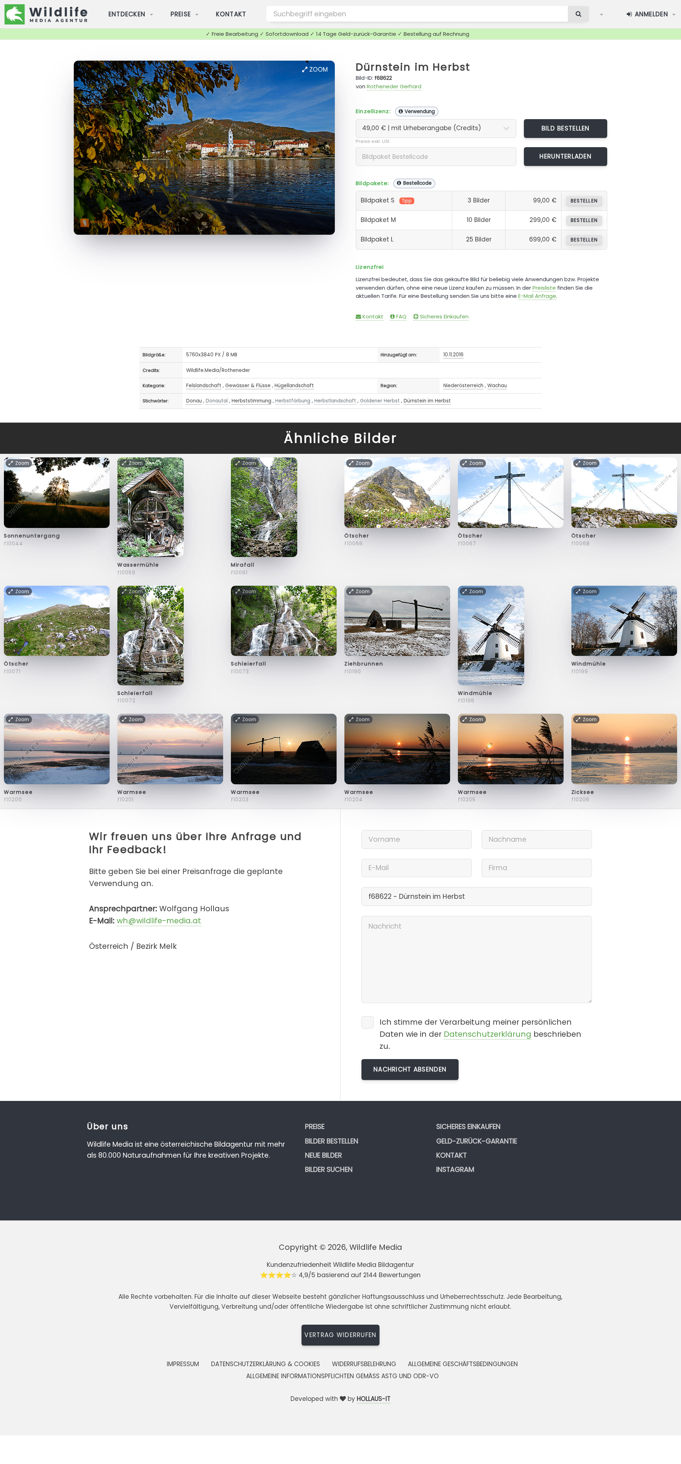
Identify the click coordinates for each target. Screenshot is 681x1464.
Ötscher (356, 535)
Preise (181, 14)
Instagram (455, 1169)
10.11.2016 (453, 354)
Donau (194, 400)
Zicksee (582, 792)
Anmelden (650, 14)
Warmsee (18, 792)
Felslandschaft (203, 385)
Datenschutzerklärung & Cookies (265, 1364)
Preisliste (544, 287)
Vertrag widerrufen (340, 1335)
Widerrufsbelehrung (364, 1364)
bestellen (584, 200)
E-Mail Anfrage (537, 296)
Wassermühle (138, 564)
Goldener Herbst (380, 400)
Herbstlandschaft (335, 400)
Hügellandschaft (294, 385)
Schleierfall (135, 693)
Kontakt (231, 14)
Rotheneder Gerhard (394, 86)
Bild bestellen (566, 128)
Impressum (183, 1364)
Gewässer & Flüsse (248, 385)
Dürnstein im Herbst (413, 67)
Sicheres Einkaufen (444, 316)
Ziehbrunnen (363, 663)
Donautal (217, 400)
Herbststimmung (251, 400)
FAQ (400, 316)
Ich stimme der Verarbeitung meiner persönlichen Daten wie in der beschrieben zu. (480, 1034)
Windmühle (475, 693)
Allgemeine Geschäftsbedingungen (463, 1364)
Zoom (318, 69)
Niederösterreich (463, 385)
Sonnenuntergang (32, 535)
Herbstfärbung (292, 400)
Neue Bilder (323, 1155)
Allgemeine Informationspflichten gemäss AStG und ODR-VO (342, 1376)
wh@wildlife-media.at (159, 920)
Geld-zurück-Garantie (476, 1141)
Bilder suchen (329, 1169)
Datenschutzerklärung (487, 1034)
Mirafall (243, 564)
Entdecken (127, 14)
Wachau (497, 385)
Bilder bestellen (331, 1141)
